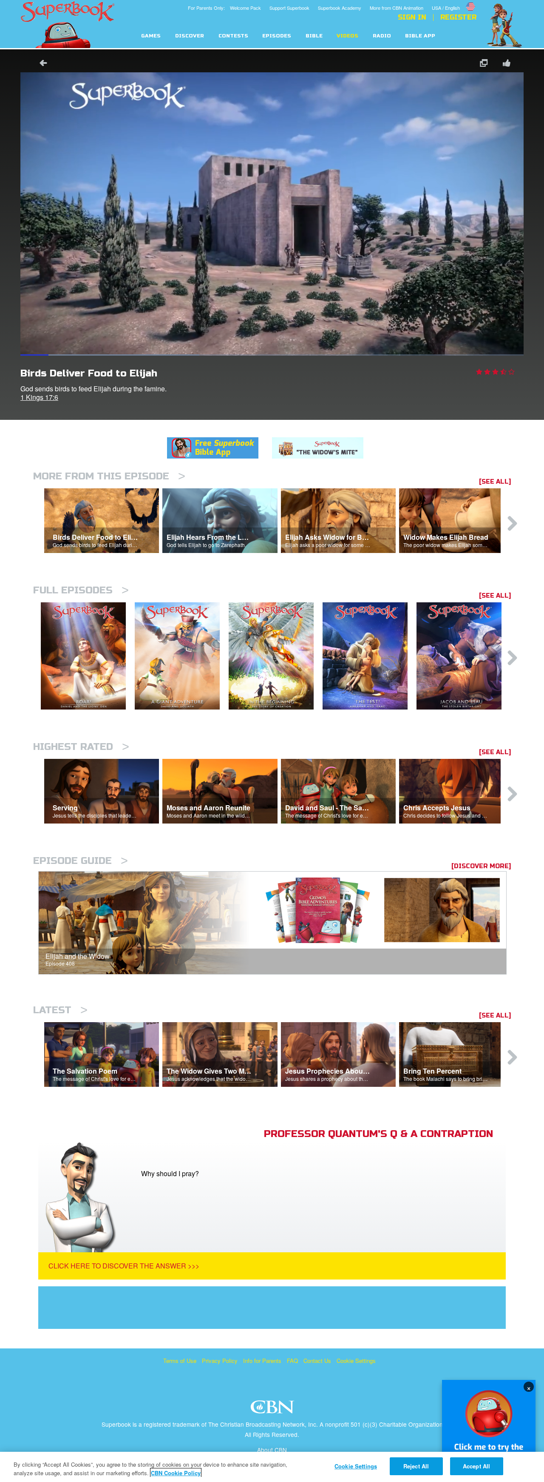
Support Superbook (289, 7)
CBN (273, 1409)
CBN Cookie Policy (176, 1473)
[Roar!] (88, 656)
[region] (272, 1467)
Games (151, 36)
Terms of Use (179, 1361)
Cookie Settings (356, 1361)
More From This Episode (109, 476)
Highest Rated (81, 746)
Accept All (476, 1466)
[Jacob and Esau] (463, 656)
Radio (382, 36)
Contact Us (317, 1361)
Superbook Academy (339, 7)
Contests (233, 36)
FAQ (292, 1361)
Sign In (412, 17)
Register (458, 17)
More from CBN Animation (396, 7)
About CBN (272, 1449)
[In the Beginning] (276, 656)
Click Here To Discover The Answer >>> (123, 1266)
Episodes (276, 36)
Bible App (420, 36)
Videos (347, 36)
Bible (314, 36)
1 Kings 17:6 (39, 397)
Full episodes (81, 590)
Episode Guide (80, 860)
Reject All (416, 1466)
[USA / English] (454, 1)
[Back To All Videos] (40, 64)
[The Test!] (369, 656)
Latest (60, 1010)
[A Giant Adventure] (182, 656)
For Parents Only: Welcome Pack (224, 7)
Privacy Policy (220, 1361)
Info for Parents (262, 1361)
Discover (189, 36)
